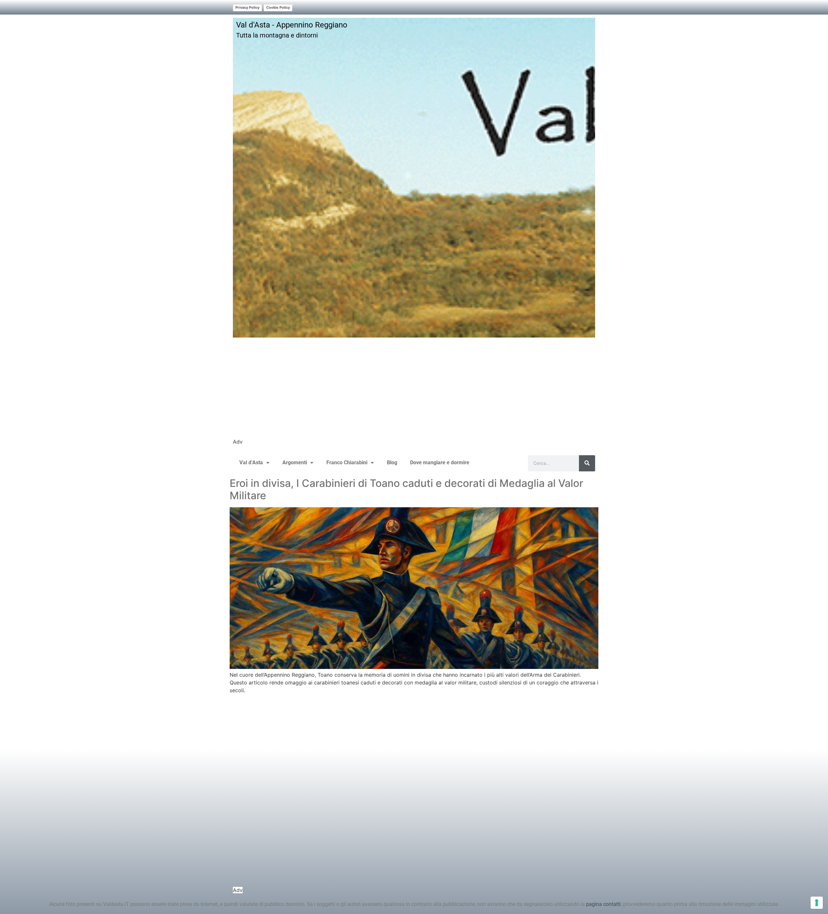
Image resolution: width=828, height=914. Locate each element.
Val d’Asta (251, 462)
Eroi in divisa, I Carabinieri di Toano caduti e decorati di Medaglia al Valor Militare (406, 489)
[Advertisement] (414, 392)
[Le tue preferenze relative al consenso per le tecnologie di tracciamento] (817, 903)
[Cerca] (587, 463)
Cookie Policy (278, 7)
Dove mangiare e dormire (439, 462)
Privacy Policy (247, 7)
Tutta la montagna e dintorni (277, 35)
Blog (392, 462)
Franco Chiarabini (346, 462)
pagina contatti (603, 904)
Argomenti (294, 462)
